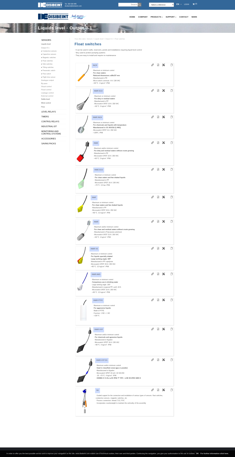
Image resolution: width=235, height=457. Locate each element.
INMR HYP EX (101, 360)
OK (197, 453)
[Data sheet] (156, 65)
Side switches (48, 64)
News (194, 17)
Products (157, 17)
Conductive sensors (50, 51)
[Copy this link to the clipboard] (151, 65)
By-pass (44, 83)
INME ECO (98, 170)
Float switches (120, 39)
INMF (94, 197)
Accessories (48, 139)
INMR (96, 222)
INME (96, 143)
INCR (95, 65)
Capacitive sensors (49, 54)
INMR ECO (98, 91)
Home (132, 17)
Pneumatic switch (49, 70)
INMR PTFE (98, 300)
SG (97, 390)
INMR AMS (96, 274)
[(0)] (194, 4)
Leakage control (47, 93)
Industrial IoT (49, 126)
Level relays (48, 112)
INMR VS (94, 249)
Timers (45, 117)
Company (143, 17)
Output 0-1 (109, 39)
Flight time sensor (49, 77)
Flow (43, 107)
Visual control (46, 86)
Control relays (50, 121)
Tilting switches (48, 67)
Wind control (46, 103)
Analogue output (47, 80)
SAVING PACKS (48, 144)
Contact (183, 17)
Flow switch (47, 74)
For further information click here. (214, 453)
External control (47, 96)
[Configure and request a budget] (162, 65)
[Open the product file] (170, 65)
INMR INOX (97, 117)
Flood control (46, 90)
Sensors (90, 39)
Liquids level (98, 39)
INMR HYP (98, 329)
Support (171, 17)
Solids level (45, 99)
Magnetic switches (49, 57)
